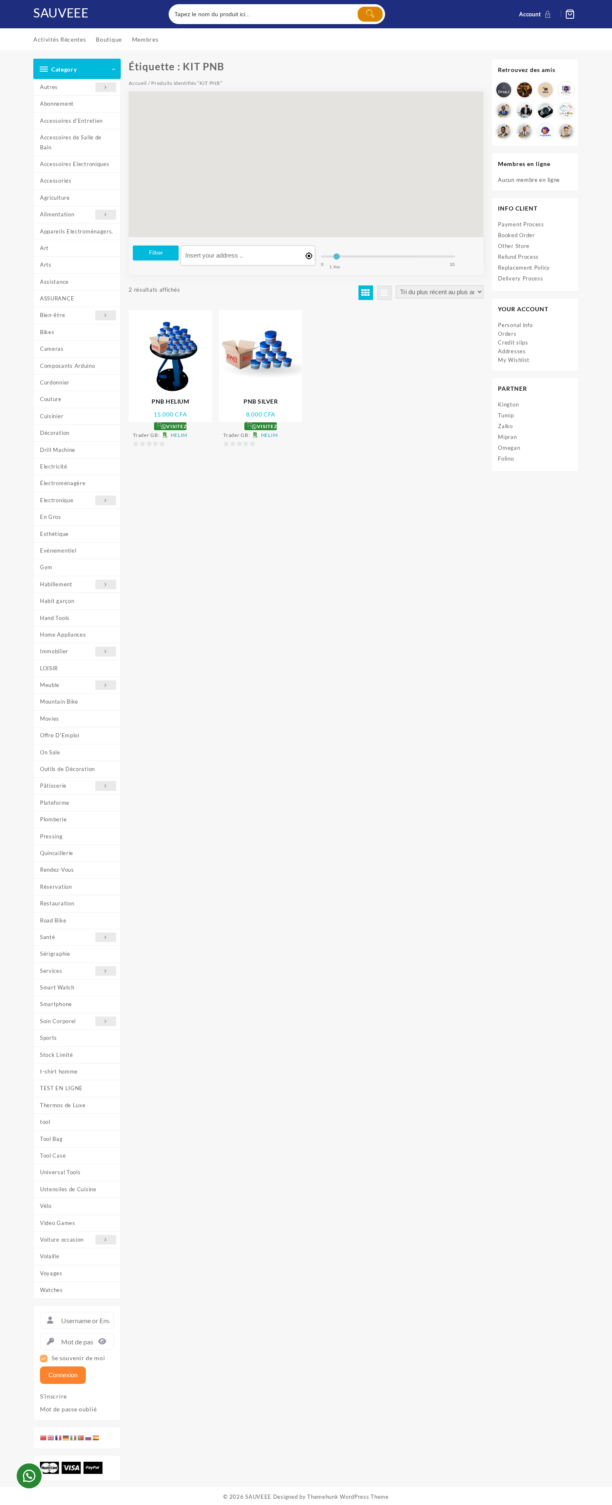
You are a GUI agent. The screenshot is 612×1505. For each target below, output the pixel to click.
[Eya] (566, 131)
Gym (46, 567)
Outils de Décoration (67, 769)
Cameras (52, 348)
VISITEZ (176, 426)
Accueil (138, 83)
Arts (46, 264)
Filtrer (156, 253)
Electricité (53, 466)
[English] (51, 1437)
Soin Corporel (58, 1021)
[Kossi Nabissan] (545, 90)
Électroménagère (63, 483)
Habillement (56, 584)
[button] (29, 1475)
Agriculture (55, 197)
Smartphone (56, 1004)
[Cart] (570, 14)
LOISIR (49, 668)
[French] (58, 1437)
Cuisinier (51, 416)
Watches (51, 1290)
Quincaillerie (56, 853)
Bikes (47, 332)
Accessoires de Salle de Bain (71, 142)
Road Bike (53, 920)
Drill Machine (57, 449)
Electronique (56, 500)
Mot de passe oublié (68, 1409)
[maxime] (545, 110)
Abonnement (57, 103)
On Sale (50, 752)
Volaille (50, 1256)
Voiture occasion (62, 1239)
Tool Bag (51, 1139)
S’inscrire (53, 1396)
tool (45, 1121)
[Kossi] (524, 131)
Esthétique (54, 534)
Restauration (57, 903)
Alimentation (57, 214)
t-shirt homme (59, 1071)
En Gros (50, 516)
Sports (48, 1037)
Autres (49, 87)
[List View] (384, 292)
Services (51, 970)
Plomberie (53, 819)
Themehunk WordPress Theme (348, 1496)
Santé (47, 937)
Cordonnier (55, 382)
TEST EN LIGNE (61, 1088)
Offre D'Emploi (60, 735)
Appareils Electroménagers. (76, 231)
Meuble (50, 685)
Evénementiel (58, 550)
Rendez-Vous (57, 869)
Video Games (57, 1223)
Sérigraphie (55, 953)
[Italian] (73, 1437)
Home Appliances (63, 634)
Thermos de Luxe (63, 1105)
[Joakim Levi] (503, 90)
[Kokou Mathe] (566, 90)
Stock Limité (56, 1054)
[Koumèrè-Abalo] (524, 90)
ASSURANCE (57, 298)
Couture (51, 399)
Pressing (51, 836)
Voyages (51, 1273)
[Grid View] (365, 292)
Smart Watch (57, 987)
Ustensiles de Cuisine (68, 1189)
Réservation (56, 886)
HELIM (179, 435)
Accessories (56, 180)
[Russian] (88, 1437)
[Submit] (370, 14)
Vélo (46, 1206)
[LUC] (503, 131)
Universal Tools (60, 1172)
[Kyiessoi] (566, 110)
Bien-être (52, 315)
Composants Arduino (67, 365)
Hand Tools (55, 618)
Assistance (54, 281)
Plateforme (55, 802)
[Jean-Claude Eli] (524, 110)
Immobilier (54, 651)
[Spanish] (96, 1437)
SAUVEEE (61, 12)
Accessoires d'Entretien (71, 120)
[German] (66, 1437)
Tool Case (53, 1155)
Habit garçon (57, 601)
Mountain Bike (59, 701)
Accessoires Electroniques (74, 164)
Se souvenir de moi (78, 1358)
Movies (49, 718)
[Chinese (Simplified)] (43, 1437)
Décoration (55, 432)
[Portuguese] (81, 1437)
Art (44, 248)
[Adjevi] (503, 110)
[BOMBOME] (545, 131)
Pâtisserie (53, 785)
